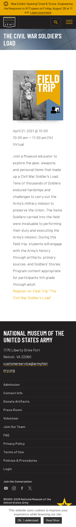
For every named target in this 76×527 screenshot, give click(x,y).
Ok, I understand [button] (28, 520)
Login (7, 469)
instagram (13, 488)
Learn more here (40, 12)
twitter (30, 488)
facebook (21, 488)
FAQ (6, 435)
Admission (11, 384)
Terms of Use (13, 452)
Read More (52, 520)
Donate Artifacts (16, 401)
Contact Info (13, 393)
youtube (5, 488)
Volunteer (10, 418)
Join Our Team (14, 427)
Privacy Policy (14, 443)
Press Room (12, 410)
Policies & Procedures (20, 460)
